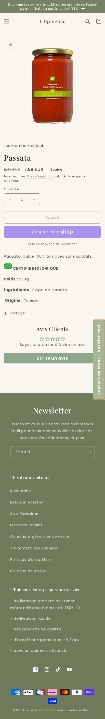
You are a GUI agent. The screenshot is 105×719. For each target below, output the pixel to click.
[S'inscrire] (89, 452)
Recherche (20, 490)
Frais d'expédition (40, 176)
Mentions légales (26, 525)
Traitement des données (34, 548)
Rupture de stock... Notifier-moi (98, 360)
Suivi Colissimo (24, 513)
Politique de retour (28, 571)
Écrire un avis (52, 358)
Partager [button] (18, 313)
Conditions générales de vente (39, 536)
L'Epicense (28, 710)
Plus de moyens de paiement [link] (52, 244)
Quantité (11, 189)
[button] (6, 21)
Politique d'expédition (30, 559)
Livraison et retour (27, 502)
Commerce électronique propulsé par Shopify (63, 710)
